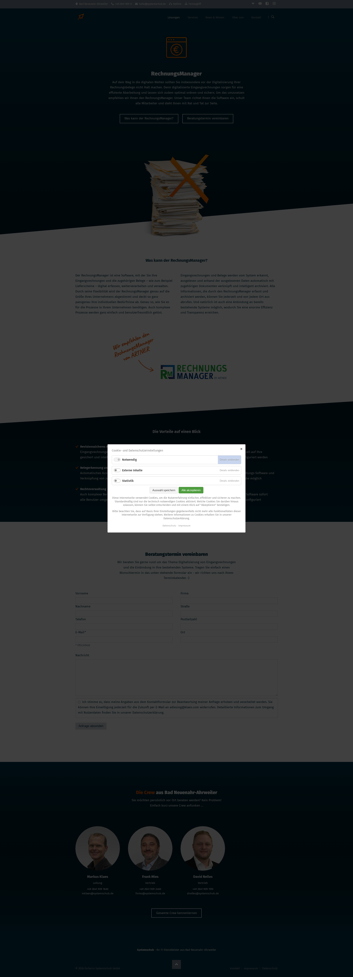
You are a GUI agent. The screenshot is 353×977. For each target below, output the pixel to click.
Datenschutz (169, 525)
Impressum (184, 525)
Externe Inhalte (132, 470)
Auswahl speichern (163, 490)
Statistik (128, 481)
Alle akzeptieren (191, 490)
